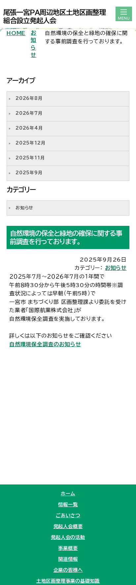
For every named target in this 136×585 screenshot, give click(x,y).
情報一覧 (68, 504)
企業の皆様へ (68, 569)
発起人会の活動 (68, 537)
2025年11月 (30, 158)
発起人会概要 (68, 526)
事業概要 (68, 548)
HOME (16, 33)
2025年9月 (29, 173)
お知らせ (33, 44)
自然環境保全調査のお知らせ (45, 344)
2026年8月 (29, 98)
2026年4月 (29, 128)
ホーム (68, 493)
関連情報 (68, 559)
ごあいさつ (68, 515)
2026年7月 (29, 113)
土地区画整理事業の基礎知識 (68, 580)
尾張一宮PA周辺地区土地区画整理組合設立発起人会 (54, 16)
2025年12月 (30, 143)
